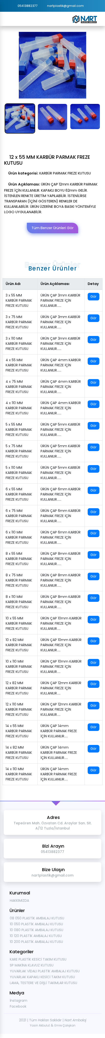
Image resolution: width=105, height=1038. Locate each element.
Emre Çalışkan (64, 1025)
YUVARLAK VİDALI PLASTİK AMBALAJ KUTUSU (45, 971)
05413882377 (28, 6)
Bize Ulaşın (53, 872)
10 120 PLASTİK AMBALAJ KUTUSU (36, 935)
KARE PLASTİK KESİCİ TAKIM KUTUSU (38, 959)
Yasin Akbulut (40, 1025)
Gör (93, 296)
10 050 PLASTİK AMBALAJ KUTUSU (36, 924)
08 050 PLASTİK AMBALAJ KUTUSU (37, 918)
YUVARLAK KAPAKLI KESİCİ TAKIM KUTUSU (42, 977)
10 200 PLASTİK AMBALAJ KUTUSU (36, 941)
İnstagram (18, 1000)
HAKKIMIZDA (19, 900)
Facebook (18, 1006)
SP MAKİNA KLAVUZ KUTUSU (31, 965)
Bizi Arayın (52, 848)
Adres (53, 822)
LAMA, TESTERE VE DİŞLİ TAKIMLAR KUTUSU (43, 982)
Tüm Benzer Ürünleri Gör (53, 228)
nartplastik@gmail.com (65, 6)
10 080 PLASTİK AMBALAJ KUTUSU (36, 929)
